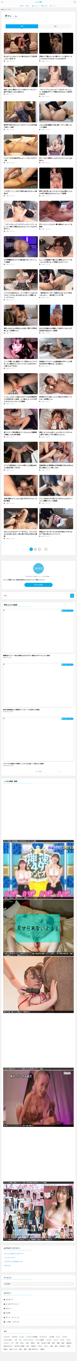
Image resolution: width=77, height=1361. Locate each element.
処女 (53, 1343)
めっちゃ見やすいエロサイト (14, 1253)
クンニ (58, 1337)
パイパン (55, 1340)
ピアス (62, 1340)
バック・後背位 (39, 1340)
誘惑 (25, 1349)
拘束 (51, 1346)
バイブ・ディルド (28, 1340)
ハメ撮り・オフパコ (12, 1322)
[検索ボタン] (75, 2)
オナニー (9, 1308)
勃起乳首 (68, 1343)
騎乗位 (42, 1349)
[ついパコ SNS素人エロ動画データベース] (38, 2)
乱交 (27, 1343)
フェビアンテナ (10, 1257)
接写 (56, 1346)
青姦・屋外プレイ (33, 1349)
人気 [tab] (55, 26)
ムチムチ (6, 1343)
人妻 (38, 1343)
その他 (8, 1313)
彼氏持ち (33, 1346)
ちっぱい (21, 1337)
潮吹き (5, 1349)
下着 (17, 1343)
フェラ (68, 1340)
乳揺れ (33, 1343)
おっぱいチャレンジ (12, 1304)
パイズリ (48, 1340)
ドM (16, 1340)
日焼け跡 (62, 1346)
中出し (22, 1343)
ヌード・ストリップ (12, 1317)
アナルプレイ (43, 1337)
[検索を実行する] (72, 596)
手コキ (40, 1346)
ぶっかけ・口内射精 (31, 1337)
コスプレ (64, 1337)
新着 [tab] (22, 26)
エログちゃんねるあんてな (14, 1261)
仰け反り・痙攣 (46, 1343)
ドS (20, 1340)
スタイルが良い (8, 1340)
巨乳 (28, 1346)
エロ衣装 (51, 1337)
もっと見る (38, 771)
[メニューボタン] (2, 2)
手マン (46, 1346)
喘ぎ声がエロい (8, 1346)
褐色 (20, 1349)
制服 (58, 1343)
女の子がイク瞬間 (19, 1346)
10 (46, 549)
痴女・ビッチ (13, 1349)
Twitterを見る (38, 584)
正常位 (68, 1346)
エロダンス (9, 1299)
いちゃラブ (7, 1337)
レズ (12, 1343)
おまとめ (8, 1265)
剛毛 (63, 1343)
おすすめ (14, 1337)
